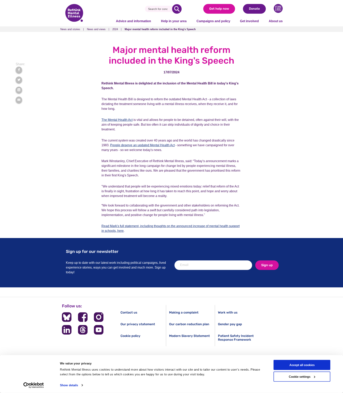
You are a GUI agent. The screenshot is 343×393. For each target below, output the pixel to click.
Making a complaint (183, 312)
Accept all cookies (302, 365)
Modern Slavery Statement (189, 336)
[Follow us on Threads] (83, 329)
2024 (115, 29)
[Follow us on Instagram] (99, 317)
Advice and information (133, 21)
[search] (177, 9)
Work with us (228, 312)
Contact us (128, 312)
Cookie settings (299, 376)
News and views (96, 29)
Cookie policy (130, 336)
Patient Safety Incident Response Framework (236, 337)
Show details (69, 385)
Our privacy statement (137, 324)
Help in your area (174, 21)
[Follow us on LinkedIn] (67, 329)
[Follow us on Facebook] (83, 317)
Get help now (219, 9)
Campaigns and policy (213, 21)
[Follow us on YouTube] (99, 329)
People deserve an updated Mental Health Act (142, 145)
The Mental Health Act (117, 119)
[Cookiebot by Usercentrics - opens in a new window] (33, 385)
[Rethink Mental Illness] (74, 13)
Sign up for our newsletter (92, 251)
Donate (254, 9)
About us (276, 21)
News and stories (70, 29)
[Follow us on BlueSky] (67, 317)
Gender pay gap (230, 324)
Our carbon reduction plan (189, 324)
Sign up (267, 265)
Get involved (249, 21)
